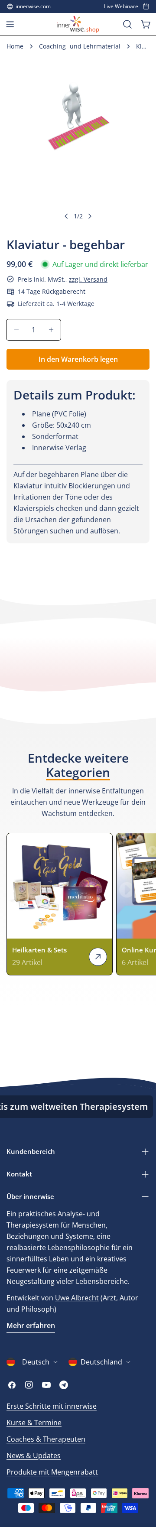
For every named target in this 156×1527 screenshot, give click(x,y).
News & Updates (33, 1455)
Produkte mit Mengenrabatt (52, 1472)
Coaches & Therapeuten (45, 1439)
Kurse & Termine (34, 1422)
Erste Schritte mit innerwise (51, 1406)
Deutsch (35, 1362)
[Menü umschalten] (10, 24)
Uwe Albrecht (77, 1298)
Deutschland (101, 1362)
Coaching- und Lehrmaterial (79, 46)
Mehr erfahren (30, 1325)
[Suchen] (127, 24)
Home (14, 46)
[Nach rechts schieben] (90, 216)
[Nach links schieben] (66, 216)
